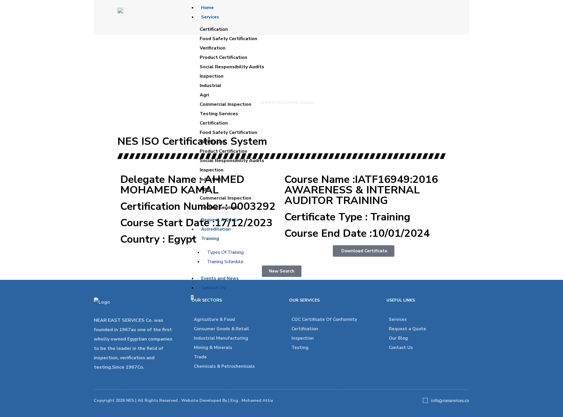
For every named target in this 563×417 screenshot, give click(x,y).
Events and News (220, 278)
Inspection (302, 338)
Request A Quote (220, 220)
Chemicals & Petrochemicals (224, 366)
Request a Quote (407, 329)
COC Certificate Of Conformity (324, 319)
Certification (304, 329)
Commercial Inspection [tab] (225, 104)
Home (207, 8)
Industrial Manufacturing (221, 338)
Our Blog (398, 338)
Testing (299, 347)
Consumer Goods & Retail (221, 329)
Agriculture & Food (214, 319)
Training (210, 238)
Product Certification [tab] (223, 57)
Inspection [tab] (211, 76)
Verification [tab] (212, 48)
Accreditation (216, 229)
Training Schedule (225, 261)
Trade (200, 357)
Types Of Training (225, 252)
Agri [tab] (204, 95)
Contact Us (213, 288)
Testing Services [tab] (219, 113)
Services (210, 17)
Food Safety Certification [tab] (228, 38)
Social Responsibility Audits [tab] (232, 67)
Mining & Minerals (213, 347)
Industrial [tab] (210, 85)
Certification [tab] (214, 29)
